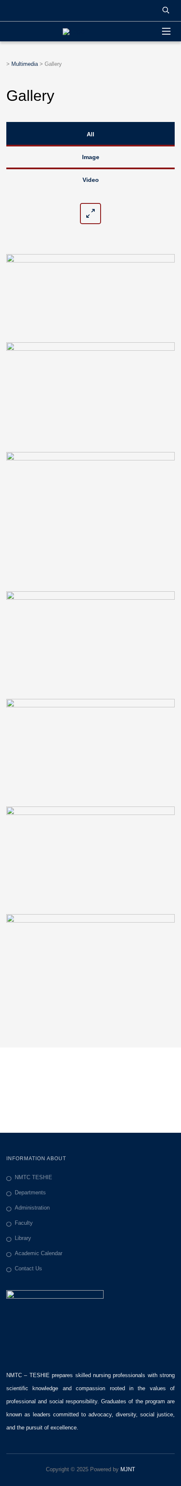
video (91, 179)
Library (23, 1238)
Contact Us (28, 1268)
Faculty (24, 1223)
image (90, 157)
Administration (32, 1207)
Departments (30, 1192)
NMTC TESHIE (33, 1177)
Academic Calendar (38, 1253)
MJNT (127, 1469)
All (90, 134)
